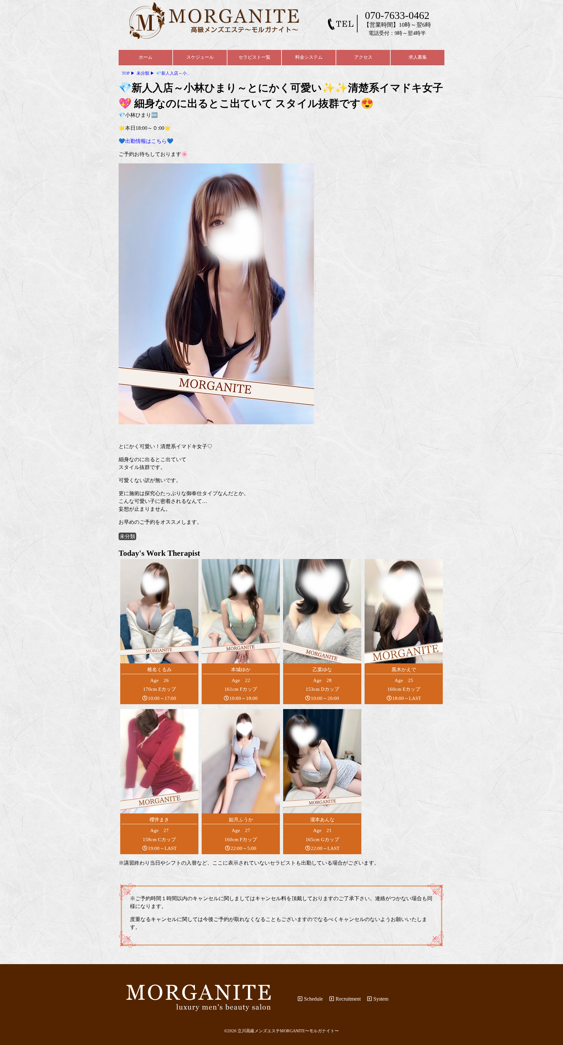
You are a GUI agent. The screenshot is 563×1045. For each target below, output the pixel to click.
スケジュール (200, 57)
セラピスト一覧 (254, 57)
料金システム (309, 57)
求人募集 (418, 57)
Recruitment (348, 999)
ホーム (145, 57)
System (380, 999)
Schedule (313, 999)
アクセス (363, 57)
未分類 (127, 536)
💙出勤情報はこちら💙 (146, 141)
